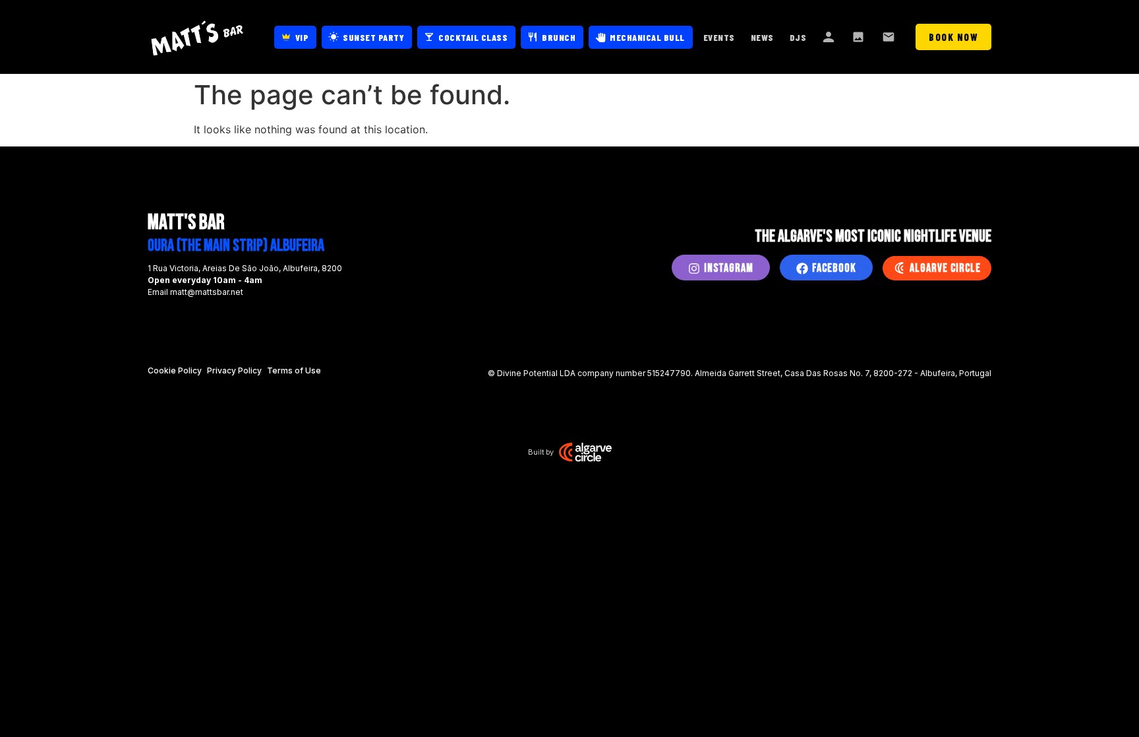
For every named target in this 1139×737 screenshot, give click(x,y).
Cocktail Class (473, 37)
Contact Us (889, 36)
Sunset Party (373, 37)
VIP (302, 37)
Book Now (953, 37)
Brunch (558, 37)
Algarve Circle (945, 268)
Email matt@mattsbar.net (195, 292)
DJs (798, 37)
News (762, 37)
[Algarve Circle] (899, 268)
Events (719, 37)
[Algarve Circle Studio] (585, 452)
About (829, 36)
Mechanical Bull (647, 37)
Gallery (859, 36)
